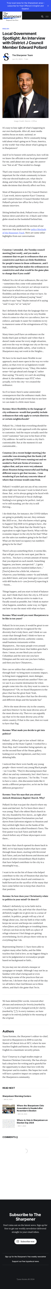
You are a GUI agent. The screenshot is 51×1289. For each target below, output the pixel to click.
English (5, 29)
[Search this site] (42, 16)
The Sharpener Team (22, 55)
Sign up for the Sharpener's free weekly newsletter (25, 1257)
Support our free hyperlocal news (25, 1261)
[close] (48, 6)
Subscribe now (27, 1241)
